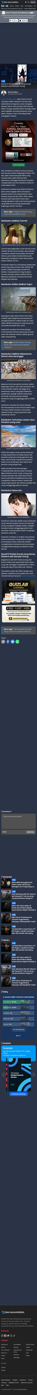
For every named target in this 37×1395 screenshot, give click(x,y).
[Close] (30, 674)
